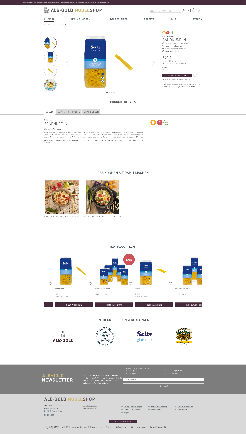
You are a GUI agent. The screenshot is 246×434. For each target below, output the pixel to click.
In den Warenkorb (177, 75)
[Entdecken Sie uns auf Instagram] (51, 428)
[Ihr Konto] (193, 10)
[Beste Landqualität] (184, 336)
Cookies (109, 427)
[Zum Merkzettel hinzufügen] (195, 75)
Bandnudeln (49, 288)
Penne (127, 288)
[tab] (49, 112)
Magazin (127, 412)
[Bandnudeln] (63, 271)
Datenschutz (121, 427)
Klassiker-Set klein (172, 288)
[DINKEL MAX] (105, 336)
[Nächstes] (153, 63)
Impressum (141, 427)
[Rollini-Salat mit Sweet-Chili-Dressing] (102, 197)
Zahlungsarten (156, 409)
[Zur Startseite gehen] (73, 10)
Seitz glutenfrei (168, 36)
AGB (131, 427)
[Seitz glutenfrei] (144, 336)
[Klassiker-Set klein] (184, 271)
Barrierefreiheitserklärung (160, 427)
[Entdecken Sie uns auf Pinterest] (56, 428)
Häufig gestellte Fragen (133, 406)
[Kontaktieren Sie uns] (188, 10)
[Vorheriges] (67, 63)
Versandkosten (181, 63)
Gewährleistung (184, 79)
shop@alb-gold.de (90, 406)
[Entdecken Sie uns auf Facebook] (46, 428)
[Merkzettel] (198, 10)
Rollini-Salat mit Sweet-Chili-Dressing (102, 217)
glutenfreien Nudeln (186, 86)
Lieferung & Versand (132, 409)
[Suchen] (183, 10)
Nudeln (165, 84)
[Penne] (144, 271)
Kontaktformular (89, 408)
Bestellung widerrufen (123, 421)
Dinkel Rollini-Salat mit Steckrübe (62, 217)
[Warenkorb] (201, 9)
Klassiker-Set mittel (92, 288)
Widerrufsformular (185, 406)
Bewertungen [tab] (91, 111)
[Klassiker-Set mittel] (103, 271)
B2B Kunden (182, 409)
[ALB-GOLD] (63, 336)
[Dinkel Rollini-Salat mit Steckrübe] (61, 197)
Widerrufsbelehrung (158, 406)
